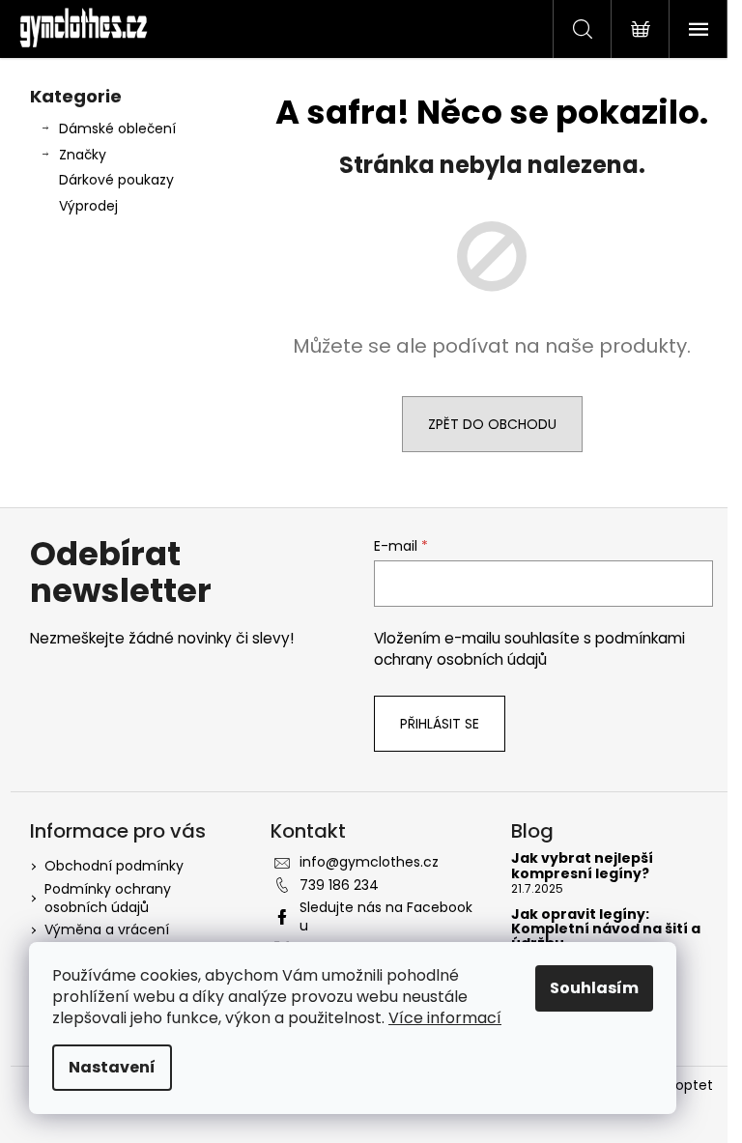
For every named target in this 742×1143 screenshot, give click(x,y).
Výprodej (88, 205)
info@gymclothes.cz (369, 862)
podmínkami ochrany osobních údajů (529, 649)
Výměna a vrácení (106, 929)
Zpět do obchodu (492, 424)
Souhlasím (594, 988)
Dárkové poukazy (116, 179)
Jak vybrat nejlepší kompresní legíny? (582, 866)
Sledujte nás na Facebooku (386, 916)
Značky (82, 154)
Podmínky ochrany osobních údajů (107, 898)
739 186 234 (339, 885)
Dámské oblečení (117, 128)
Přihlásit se (439, 723)
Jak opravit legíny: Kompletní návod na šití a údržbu (605, 929)
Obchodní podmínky (114, 865)
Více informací (444, 1018)
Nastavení (112, 1067)
